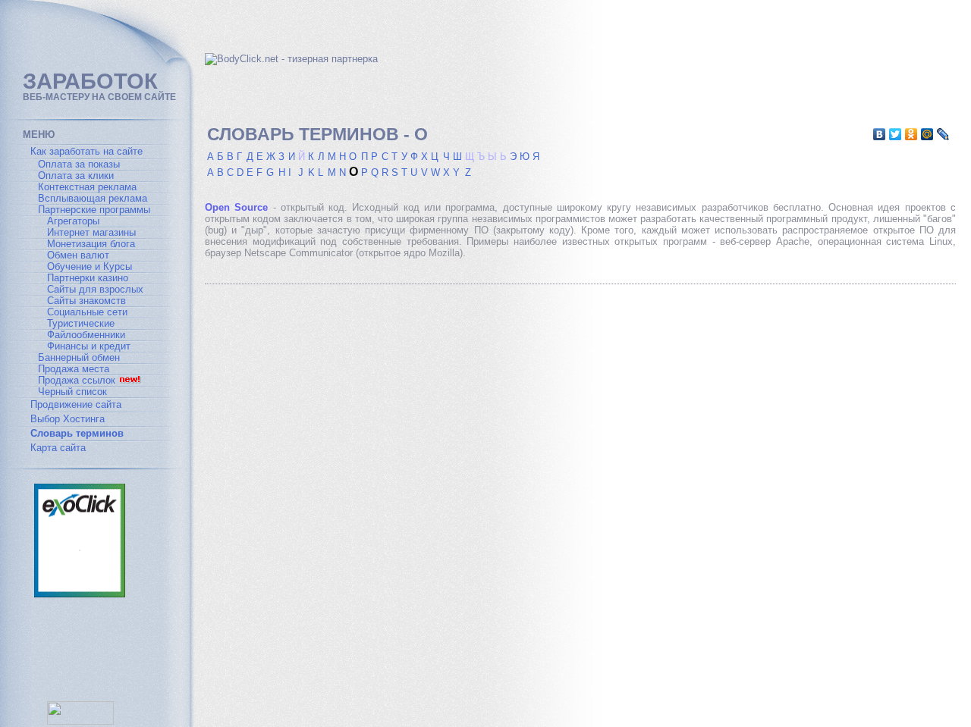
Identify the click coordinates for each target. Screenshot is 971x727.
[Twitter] (895, 134)
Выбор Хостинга (67, 419)
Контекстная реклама (87, 187)
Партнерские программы (94, 209)
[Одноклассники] (911, 134)
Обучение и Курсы (89, 266)
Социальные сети (87, 312)
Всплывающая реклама (92, 198)
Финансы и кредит (88, 346)
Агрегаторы (73, 221)
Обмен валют (78, 255)
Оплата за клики (76, 175)
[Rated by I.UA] (80, 721)
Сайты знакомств (86, 300)
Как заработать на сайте (86, 151)
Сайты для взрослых (95, 289)
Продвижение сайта (75, 404)
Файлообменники (86, 334)
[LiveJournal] (943, 134)
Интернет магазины (91, 232)
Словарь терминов (77, 433)
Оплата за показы (79, 164)
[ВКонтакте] (880, 134)
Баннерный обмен (79, 357)
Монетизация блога (91, 243)
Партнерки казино (87, 278)
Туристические (81, 323)
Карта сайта (58, 447)
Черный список (72, 391)
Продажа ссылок (76, 380)
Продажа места (73, 368)
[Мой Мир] (927, 134)
